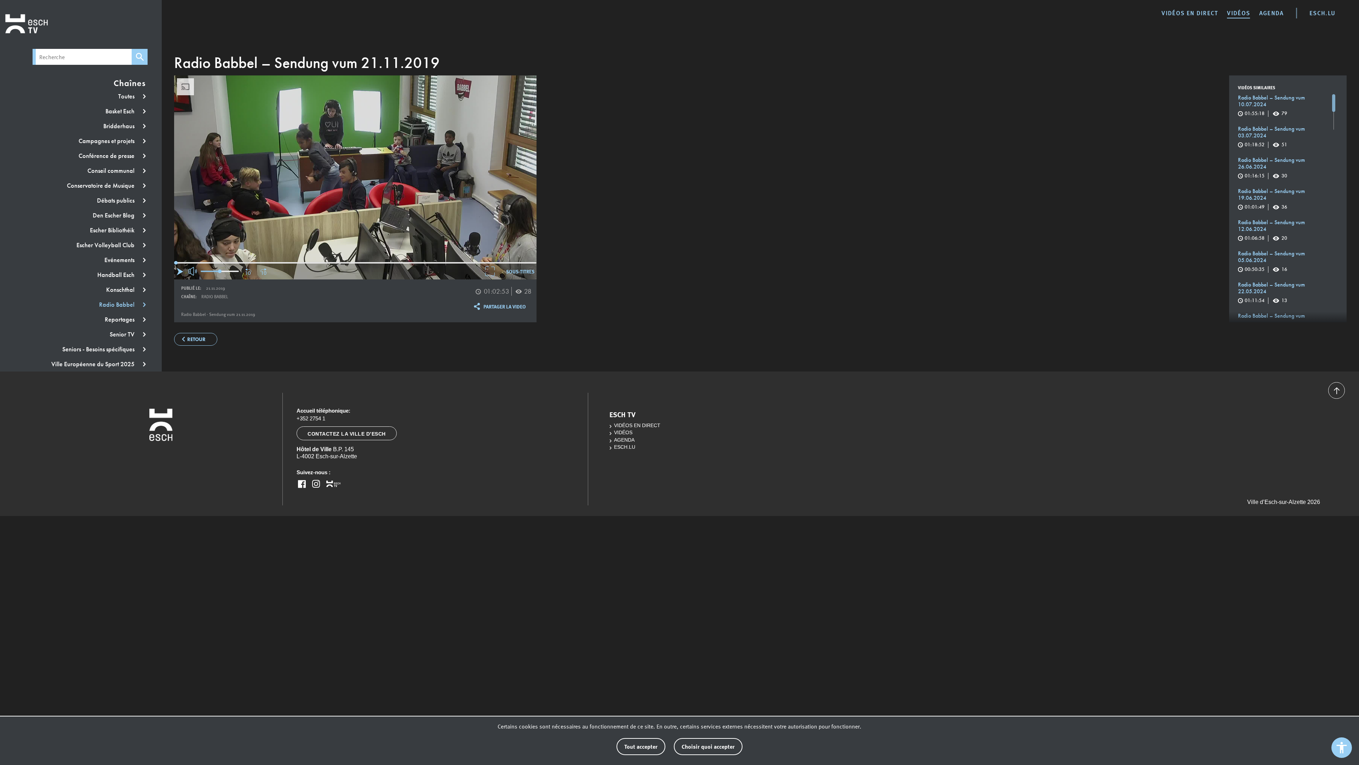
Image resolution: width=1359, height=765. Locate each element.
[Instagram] (316, 483)
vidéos (1238, 12)
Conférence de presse (107, 156)
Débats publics (116, 200)
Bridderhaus (119, 126)
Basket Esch (120, 111)
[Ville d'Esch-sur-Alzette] (160, 453)
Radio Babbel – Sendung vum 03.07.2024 (1271, 136)
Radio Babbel (117, 304)
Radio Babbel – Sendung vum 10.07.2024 (1271, 105)
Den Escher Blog (114, 215)
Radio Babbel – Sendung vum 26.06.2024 (1271, 168)
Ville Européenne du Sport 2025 (93, 364)
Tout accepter (641, 746)
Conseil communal (111, 171)
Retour (196, 339)
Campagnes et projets (107, 141)
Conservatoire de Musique (101, 185)
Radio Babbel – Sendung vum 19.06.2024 (1271, 199)
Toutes (127, 96)
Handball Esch (116, 275)
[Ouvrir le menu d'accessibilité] (1341, 747)
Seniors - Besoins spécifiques (99, 349)
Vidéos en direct (1190, 12)
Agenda (1271, 12)
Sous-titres (520, 271)
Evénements (120, 260)
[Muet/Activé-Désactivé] (193, 271)
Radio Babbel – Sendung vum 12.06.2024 (1271, 230)
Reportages (120, 319)
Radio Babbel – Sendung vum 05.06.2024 (1271, 261)
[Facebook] (302, 483)
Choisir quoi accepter (708, 746)
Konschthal (121, 290)
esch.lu (1322, 12)
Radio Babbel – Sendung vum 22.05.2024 (1271, 292)
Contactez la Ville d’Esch (347, 434)
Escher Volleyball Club (106, 245)
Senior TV (123, 334)
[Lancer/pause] (180, 271)
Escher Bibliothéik (113, 230)
